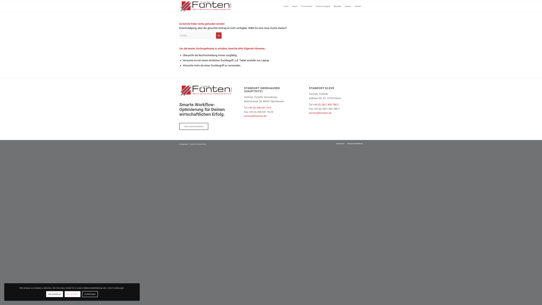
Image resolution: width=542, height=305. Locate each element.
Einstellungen (90, 294)
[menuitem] (286, 6)
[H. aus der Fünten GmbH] (205, 6)
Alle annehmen (54, 294)
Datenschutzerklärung (93, 288)
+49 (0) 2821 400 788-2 (326, 104)
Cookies (37, 288)
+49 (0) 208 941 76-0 (259, 107)
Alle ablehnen (72, 294)
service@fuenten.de (255, 116)
